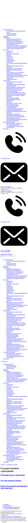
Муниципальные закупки (13, 118)
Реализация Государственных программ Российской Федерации (17, 120)
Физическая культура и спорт (14, 103)
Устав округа (10, 51)
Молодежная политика (12, 104)
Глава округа (10, 59)
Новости (6, 36)
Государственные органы (13, 124)
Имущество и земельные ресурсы (15, 115)
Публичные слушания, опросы (14, 69)
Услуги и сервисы (8, 29)
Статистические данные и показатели (16, 94)
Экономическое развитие (13, 98)
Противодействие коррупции (14, 90)
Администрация (11, 60)
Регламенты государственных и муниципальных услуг (15, 43)
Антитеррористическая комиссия (15, 108)
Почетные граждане (12, 79)
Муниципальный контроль (13, 114)
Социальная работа (11, 107)
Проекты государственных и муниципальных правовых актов (15, 41)
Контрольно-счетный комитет (14, 68)
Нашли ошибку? (8, 505)
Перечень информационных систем (16, 92)
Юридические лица (12, 366)
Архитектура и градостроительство (16, 116)
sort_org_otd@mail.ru (15, 516)
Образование (10, 100)
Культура (9, 102)
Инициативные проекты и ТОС (15, 88)
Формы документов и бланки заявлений (17, 45)
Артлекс (4, 521)
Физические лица (11, 365)
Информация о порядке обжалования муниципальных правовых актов (16, 47)
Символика (9, 56)
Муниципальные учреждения (14, 123)
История (9, 55)
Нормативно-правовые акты (14, 39)
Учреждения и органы (9, 122)
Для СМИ (6, 504)
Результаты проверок (12, 91)
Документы (6, 37)
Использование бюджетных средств (16, 87)
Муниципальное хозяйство (13, 99)
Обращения (9, 61)
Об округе (6, 49)
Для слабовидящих (5, 251)
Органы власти (10, 368)
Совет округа (10, 57)
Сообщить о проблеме (6, 190)
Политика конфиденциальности (12, 507)
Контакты (6, 128)
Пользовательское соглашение (11, 508)
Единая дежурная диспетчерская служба (17, 75)
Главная (3, 464)
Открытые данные (11, 35)
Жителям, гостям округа (13, 53)
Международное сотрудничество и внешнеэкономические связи (15, 73)
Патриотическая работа (13, 106)
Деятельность (7, 80)
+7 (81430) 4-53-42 (5, 516)
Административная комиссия (14, 110)
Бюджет (9, 71)
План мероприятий (11, 33)
